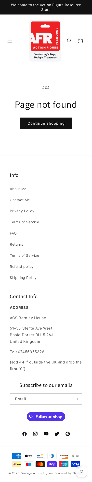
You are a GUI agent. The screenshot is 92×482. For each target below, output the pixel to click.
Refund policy (22, 266)
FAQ (13, 233)
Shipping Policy (23, 277)
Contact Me (20, 200)
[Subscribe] (76, 399)
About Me (18, 189)
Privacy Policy (22, 211)
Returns (16, 244)
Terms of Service (24, 222)
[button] (9, 40)
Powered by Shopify (69, 473)
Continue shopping (46, 123)
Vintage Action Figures (37, 473)
